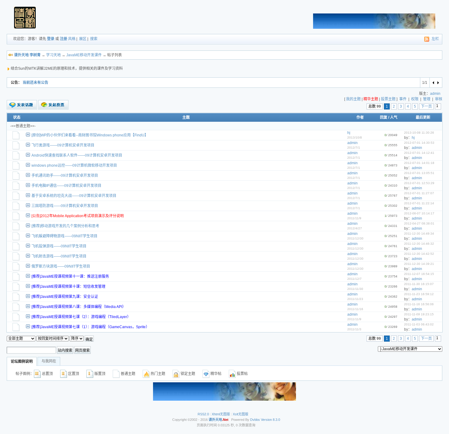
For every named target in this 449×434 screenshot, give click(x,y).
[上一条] (433, 82)
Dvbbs (255, 419)
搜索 (93, 39)
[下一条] (438, 82)
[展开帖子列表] (28, 215)
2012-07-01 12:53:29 (419, 183)
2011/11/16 (355, 309)
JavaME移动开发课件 (84, 55)
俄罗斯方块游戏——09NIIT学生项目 (60, 266)
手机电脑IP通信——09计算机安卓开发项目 (66, 186)
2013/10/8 (354, 137)
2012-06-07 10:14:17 (419, 213)
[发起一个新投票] (53, 104)
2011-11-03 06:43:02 (419, 324)
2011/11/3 (354, 329)
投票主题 (388, 99)
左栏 (435, 39)
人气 (393, 117)
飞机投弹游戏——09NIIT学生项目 (58, 246)
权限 (414, 99)
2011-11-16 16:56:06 (419, 304)
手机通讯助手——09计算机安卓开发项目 (64, 175)
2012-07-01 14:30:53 (419, 142)
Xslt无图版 (240, 414)
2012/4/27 (354, 228)
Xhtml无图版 (221, 414)
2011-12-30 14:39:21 (419, 263)
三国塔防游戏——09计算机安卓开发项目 (64, 206)
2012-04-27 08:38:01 (419, 223)
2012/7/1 (353, 147)
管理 (426, 99)
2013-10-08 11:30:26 (419, 132)
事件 (403, 99)
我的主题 (353, 99)
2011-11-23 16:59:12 (419, 294)
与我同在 (49, 361)
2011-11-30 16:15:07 (419, 284)
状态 (16, 117)
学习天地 (53, 55)
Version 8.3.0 (270, 419)
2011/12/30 (355, 238)
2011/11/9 (354, 218)
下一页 (426, 106)
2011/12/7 (354, 278)
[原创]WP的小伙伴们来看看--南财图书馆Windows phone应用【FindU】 (89, 135)
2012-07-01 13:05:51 (419, 173)
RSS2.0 (203, 414)
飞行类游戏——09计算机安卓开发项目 (62, 145)
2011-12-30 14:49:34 (419, 233)
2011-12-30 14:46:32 (419, 243)
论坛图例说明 (22, 361)
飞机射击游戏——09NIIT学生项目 (58, 256)
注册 (63, 39)
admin (435, 93)
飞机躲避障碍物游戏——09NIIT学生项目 (64, 236)
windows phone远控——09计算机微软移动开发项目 (74, 165)
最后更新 (423, 117)
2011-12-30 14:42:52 (419, 253)
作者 (360, 117)
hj (348, 133)
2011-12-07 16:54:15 (419, 274)
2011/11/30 (355, 289)
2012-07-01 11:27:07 (419, 193)
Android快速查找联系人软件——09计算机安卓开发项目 (76, 155)
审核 (438, 99)
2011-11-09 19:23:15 (419, 314)
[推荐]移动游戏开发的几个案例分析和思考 (65, 226)
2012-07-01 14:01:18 (419, 163)
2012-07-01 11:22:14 (419, 203)
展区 (82, 39)
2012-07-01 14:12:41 (419, 152)
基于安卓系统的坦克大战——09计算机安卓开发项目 (73, 196)
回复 (383, 117)
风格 (71, 39)
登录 (50, 39)
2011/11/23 (355, 299)
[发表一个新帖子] (22, 105)
